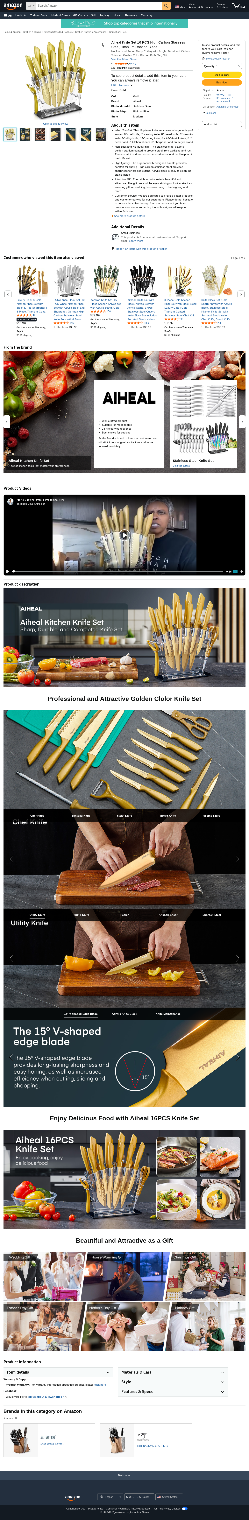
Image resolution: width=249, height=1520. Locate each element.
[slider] (117, 571)
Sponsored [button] (9, 1418)
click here (100, 1384)
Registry (104, 15)
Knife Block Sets (117, 32)
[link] (33, 305)
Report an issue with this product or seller (141, 248)
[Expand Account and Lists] (212, 7)
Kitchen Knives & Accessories (90, 32)
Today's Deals (38, 15)
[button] (7, 15)
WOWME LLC (224, 95)
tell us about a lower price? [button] (46, 1396)
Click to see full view (55, 123)
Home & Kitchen (12, 32)
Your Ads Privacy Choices (167, 1508)
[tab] (37, 816)
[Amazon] (13, 6)
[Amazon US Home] (72, 1498)
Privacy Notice (95, 1508)
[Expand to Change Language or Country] (184, 7)
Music (117, 15)
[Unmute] (242, 571)
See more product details (129, 215)
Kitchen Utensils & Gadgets (58, 32)
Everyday (146, 15)
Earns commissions (53, 499)
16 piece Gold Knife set (31, 503)
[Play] (7, 571)
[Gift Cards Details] (87, 15)
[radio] (10, 134)
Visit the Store (181, 465)
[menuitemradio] (235, 571)
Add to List (210, 124)
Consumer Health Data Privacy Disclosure (128, 1508)
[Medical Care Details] (69, 15)
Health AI (20, 15)
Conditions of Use (75, 1508)
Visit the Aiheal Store (124, 59)
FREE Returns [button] (120, 85)
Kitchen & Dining (32, 32)
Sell (93, 15)
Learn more (136, 240)
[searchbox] (99, 6)
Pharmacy (130, 15)
